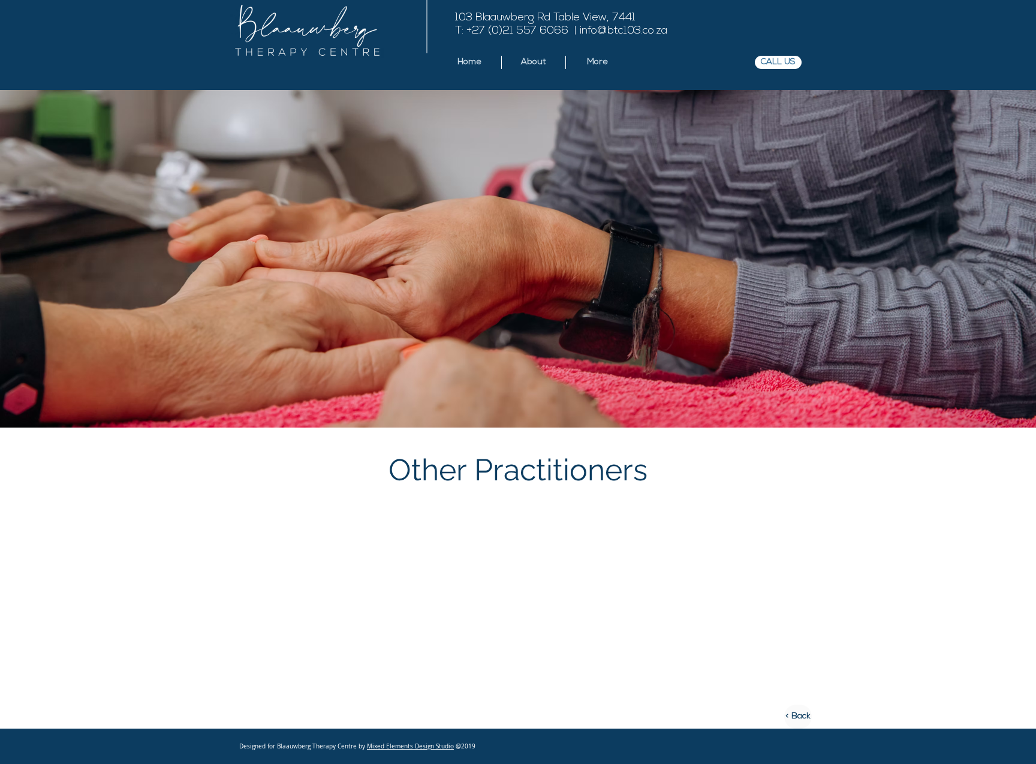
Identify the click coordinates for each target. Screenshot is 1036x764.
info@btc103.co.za (623, 31)
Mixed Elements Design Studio (410, 746)
